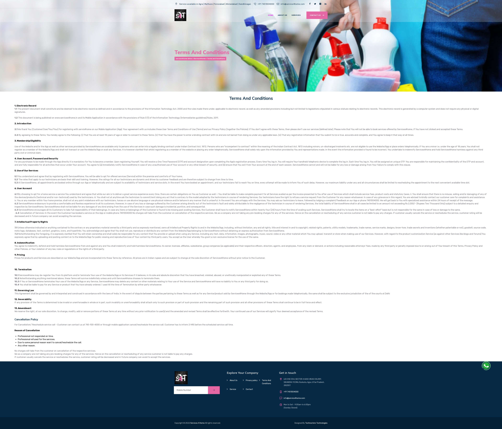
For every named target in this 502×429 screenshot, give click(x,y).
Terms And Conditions (266, 382)
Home (270, 15)
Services (296, 15)
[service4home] (180, 15)
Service (233, 389)
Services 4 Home (197, 423)
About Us (282, 15)
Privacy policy (252, 380)
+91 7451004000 (266, 4)
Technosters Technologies (316, 423)
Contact (249, 389)
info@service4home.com (293, 4)
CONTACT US (315, 15)
